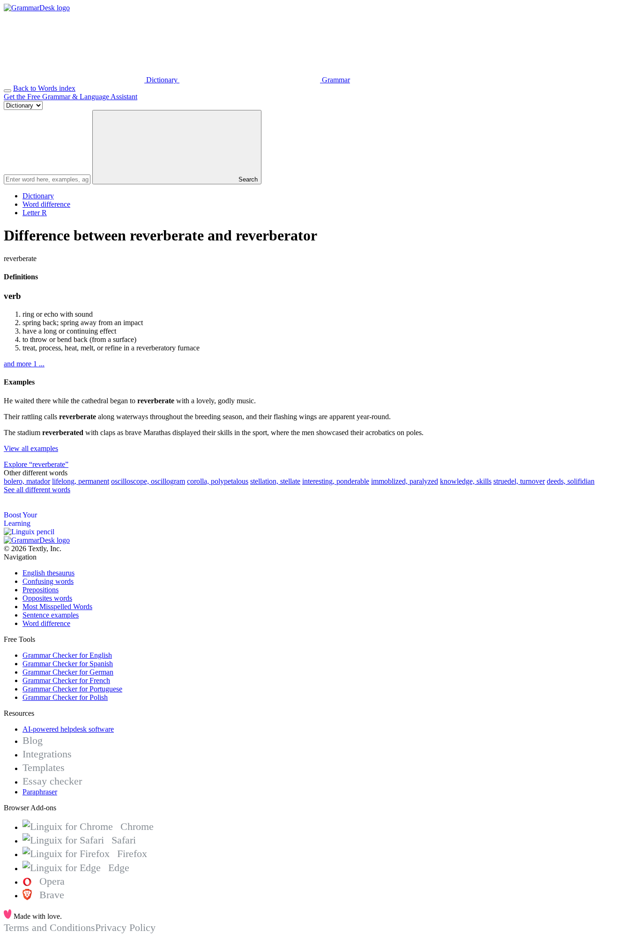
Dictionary (38, 196)
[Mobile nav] (7, 90)
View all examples (31, 448)
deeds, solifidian (571, 481)
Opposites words (47, 598)
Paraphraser (39, 792)
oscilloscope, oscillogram (148, 481)
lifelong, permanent (80, 481)
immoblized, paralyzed (404, 481)
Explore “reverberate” (36, 464)
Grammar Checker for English (67, 655)
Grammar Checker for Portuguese (72, 689)
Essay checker (52, 781)
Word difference (46, 204)
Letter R (34, 213)
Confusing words (48, 581)
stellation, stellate (275, 481)
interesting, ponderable (335, 481)
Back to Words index (44, 88)
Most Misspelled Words (57, 607)
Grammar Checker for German (67, 672)
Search (247, 179)
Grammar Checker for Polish (65, 697)
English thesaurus (48, 573)
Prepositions (40, 590)
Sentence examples (50, 615)
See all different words (37, 490)
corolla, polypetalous (217, 481)
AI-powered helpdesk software (68, 729)
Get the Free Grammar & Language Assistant (70, 97)
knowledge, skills (465, 481)
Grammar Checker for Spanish (67, 664)
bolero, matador (27, 481)
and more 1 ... (24, 364)
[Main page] (37, 8)
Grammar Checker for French (66, 680)
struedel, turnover (519, 481)
